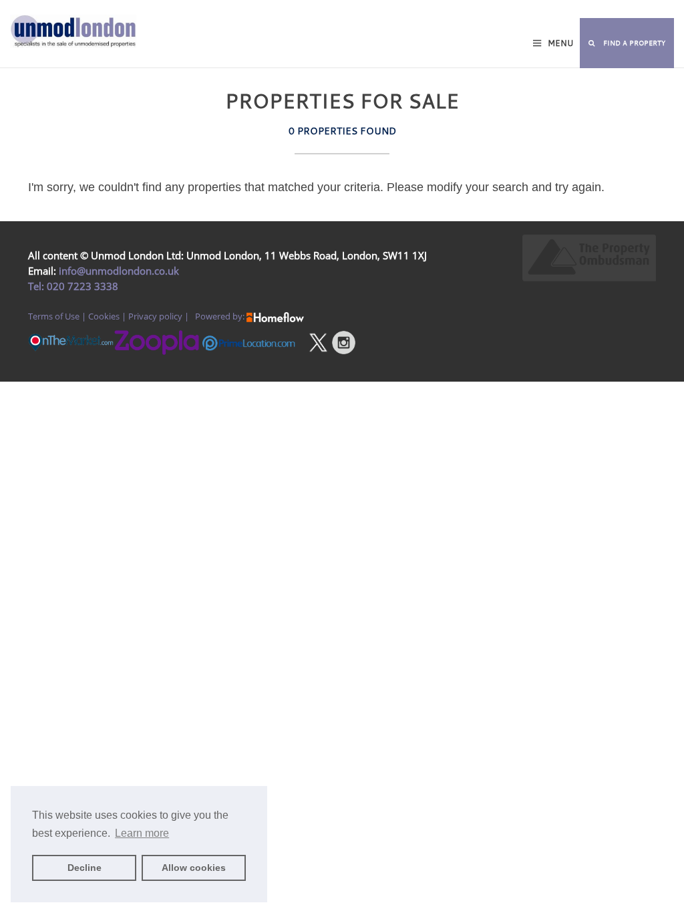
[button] (627, 43)
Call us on (460, 10)
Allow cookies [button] (194, 867)
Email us (592, 10)
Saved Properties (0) (270, 10)
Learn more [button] (142, 833)
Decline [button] (84, 867)
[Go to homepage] (57, 53)
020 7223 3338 (81, 286)
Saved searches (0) (360, 10)
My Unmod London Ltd (173, 10)
